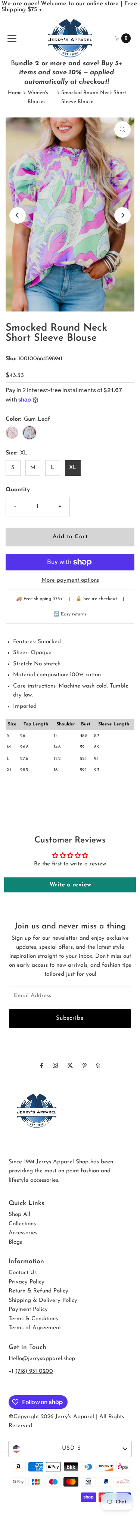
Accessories (23, 1233)
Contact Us (23, 1273)
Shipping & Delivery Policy (43, 1300)
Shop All (19, 1214)
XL (73, 468)
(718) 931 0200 (34, 1371)
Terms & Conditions (33, 1319)
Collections (22, 1224)
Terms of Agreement (35, 1328)
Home (15, 92)
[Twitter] (70, 1066)
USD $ (71, 1448)
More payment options (70, 580)
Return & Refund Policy (38, 1291)
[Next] (122, 215)
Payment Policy (28, 1309)
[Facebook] (41, 1066)
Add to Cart (70, 537)
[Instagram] (55, 1066)
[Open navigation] (12, 38)
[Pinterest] (85, 1066)
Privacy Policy (26, 1282)
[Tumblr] (98, 1066)
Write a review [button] (70, 885)
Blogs (15, 1242)
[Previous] (17, 215)
